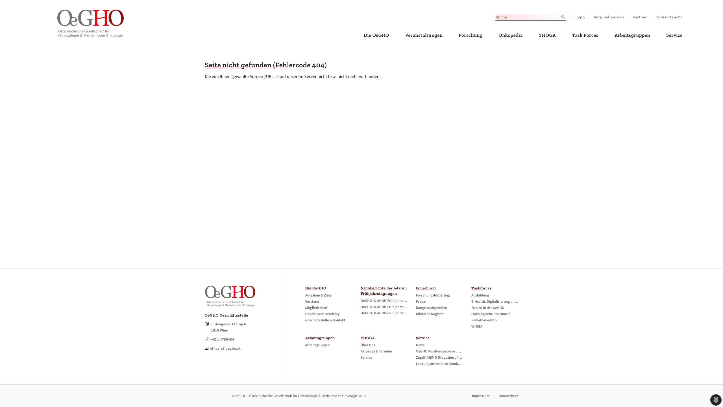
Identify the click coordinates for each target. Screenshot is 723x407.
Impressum (481, 395)
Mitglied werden (608, 17)
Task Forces (585, 35)
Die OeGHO (376, 35)
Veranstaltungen (424, 35)
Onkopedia (510, 35)
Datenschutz (508, 395)
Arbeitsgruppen (632, 35)
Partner (639, 17)
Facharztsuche (669, 17)
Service (674, 35)
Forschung (471, 35)
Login (579, 17)
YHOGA (547, 35)
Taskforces (481, 288)
